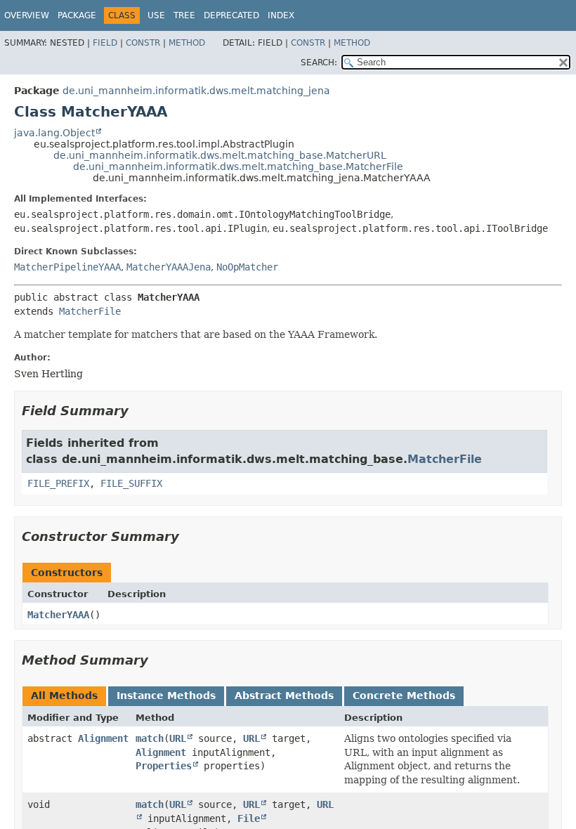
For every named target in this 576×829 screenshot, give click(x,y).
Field (105, 43)
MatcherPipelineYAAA (67, 267)
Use (156, 15)
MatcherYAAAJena (168, 267)
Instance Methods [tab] (166, 695)
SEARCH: (319, 62)
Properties (164, 765)
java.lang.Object (54, 132)
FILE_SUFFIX (131, 483)
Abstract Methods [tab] (284, 695)
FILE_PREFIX (58, 483)
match (150, 738)
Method (187, 43)
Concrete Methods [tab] (404, 695)
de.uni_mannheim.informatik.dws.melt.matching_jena (196, 90)
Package (77, 15)
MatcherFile (90, 311)
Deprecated (231, 15)
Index (281, 15)
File (248, 818)
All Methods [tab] (64, 695)
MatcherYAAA (58, 614)
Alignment (103, 738)
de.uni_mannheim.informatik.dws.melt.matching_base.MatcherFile (238, 166)
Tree (184, 15)
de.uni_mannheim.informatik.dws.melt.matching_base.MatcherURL (219, 155)
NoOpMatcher (247, 267)
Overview (26, 15)
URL (177, 738)
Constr (143, 43)
